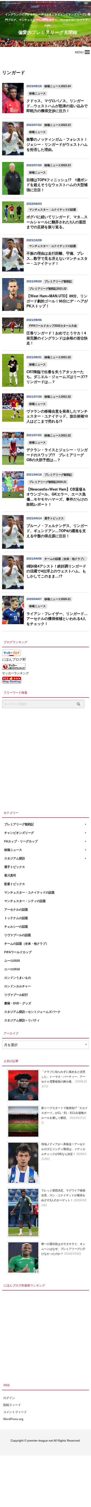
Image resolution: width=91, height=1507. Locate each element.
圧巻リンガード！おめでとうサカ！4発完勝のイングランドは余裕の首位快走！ (57, 337)
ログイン (9, 1398)
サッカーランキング (15, 673)
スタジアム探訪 (14, 858)
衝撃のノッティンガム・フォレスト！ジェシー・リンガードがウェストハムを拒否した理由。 (57, 144)
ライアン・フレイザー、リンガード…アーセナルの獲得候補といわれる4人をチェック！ (57, 618)
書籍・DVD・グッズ (17, 1003)
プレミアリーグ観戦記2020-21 (47, 482)
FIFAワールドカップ (18, 952)
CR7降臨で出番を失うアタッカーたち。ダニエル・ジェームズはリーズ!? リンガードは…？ (58, 376)
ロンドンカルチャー (17, 986)
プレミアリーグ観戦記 (58, 281)
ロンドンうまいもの (17, 977)
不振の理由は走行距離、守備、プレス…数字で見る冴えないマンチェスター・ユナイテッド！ (57, 258)
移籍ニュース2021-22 (57, 357)
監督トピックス (14, 884)
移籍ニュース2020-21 (57, 599)
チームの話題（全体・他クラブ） (65, 558)
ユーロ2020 (12, 960)
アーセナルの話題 (16, 909)
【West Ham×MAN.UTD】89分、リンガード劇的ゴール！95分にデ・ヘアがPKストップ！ (57, 300)
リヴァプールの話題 (17, 935)
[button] (79, 52)
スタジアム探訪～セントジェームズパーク (32, 1011)
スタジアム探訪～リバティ (22, 1020)
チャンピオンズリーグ (19, 832)
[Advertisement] (45, 758)
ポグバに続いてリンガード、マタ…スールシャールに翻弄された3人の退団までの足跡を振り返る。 (57, 221)
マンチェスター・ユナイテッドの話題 (52, 209)
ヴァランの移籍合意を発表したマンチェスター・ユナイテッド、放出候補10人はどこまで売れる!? (57, 416)
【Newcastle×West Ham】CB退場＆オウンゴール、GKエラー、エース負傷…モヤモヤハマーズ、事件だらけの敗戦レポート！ (57, 496)
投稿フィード (12, 1405)
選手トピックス (54, 518)
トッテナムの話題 (16, 918)
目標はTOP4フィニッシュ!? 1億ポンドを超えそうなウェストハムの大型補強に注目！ (57, 184)
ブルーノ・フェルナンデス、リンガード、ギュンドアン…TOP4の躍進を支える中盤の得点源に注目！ (57, 530)
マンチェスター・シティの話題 (25, 901)
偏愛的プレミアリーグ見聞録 (47, 32)
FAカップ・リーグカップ (21, 841)
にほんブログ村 (14, 659)
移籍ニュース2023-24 (57, 86)
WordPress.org (13, 1419)
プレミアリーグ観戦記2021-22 (47, 288)
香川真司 (10, 875)
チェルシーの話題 (16, 926)
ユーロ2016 (12, 969)
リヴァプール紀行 (16, 994)
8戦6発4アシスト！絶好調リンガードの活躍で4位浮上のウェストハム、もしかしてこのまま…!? (56, 571)
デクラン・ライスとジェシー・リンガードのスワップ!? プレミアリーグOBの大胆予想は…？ (57, 454)
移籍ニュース (37, 93)
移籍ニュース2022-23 (57, 125)
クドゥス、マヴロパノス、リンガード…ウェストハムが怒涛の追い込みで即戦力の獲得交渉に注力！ (57, 105)
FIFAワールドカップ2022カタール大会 (53, 325)
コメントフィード (15, 1412)
